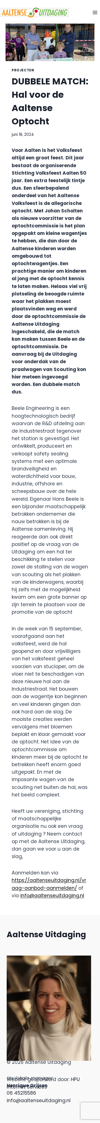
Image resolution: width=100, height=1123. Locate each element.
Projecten (23, 70)
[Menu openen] (95, 12)
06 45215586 (21, 1093)
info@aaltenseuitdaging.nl (52, 895)
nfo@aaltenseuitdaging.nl (39, 1100)
